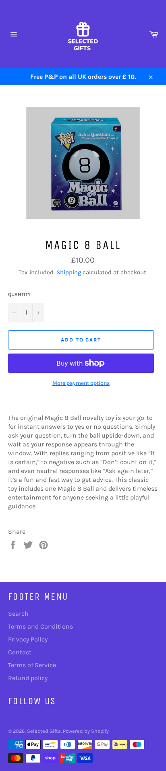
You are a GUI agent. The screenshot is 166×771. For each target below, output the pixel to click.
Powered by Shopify (86, 731)
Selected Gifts (44, 731)
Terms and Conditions (40, 626)
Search (18, 613)
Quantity (19, 294)
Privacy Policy (28, 639)
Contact (19, 652)
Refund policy (28, 678)
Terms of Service (32, 665)
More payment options (81, 383)
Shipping (68, 272)
